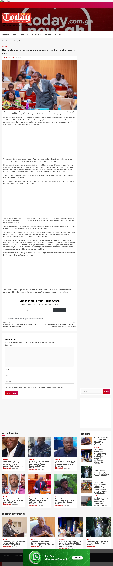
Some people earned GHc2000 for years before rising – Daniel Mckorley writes (14, 527)
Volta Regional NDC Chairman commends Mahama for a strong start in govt (60, 325)
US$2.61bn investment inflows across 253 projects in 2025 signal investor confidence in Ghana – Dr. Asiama (86, 455)
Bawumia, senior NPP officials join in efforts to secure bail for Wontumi (20, 325)
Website (8, 382)
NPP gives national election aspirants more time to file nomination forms (13, 484)
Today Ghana (7, 24)
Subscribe (59, 311)
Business (5, 34)
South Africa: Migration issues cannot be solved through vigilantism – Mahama (86, 439)
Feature (58, 34)
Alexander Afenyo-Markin (16, 318)
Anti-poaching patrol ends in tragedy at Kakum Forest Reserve (86, 472)
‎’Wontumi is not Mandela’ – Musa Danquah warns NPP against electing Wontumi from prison (65, 447)
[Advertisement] (39, 142)
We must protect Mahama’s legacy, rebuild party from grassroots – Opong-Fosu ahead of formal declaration (39, 447)
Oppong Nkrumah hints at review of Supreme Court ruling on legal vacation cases (39, 484)
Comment (9, 345)
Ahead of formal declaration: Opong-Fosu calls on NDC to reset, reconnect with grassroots (13, 447)
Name (7, 369)
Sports (48, 34)
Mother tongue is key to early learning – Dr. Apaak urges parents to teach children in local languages (86, 502)
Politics (24, 34)
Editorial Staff (7, 468)
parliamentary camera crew (34, 318)
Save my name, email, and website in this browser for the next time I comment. (36, 388)
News (15, 34)
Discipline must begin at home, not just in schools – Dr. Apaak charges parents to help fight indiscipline (86, 486)
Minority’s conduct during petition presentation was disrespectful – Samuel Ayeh (65, 484)
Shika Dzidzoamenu (9, 57)
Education (36, 34)
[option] (95, 440)
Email (7, 375)
